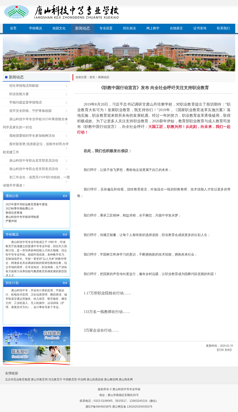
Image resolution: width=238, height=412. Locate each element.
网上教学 (152, 28)
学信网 (82, 379)
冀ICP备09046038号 (99, 406)
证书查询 (199, 28)
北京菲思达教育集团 (17, 379)
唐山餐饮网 (111, 379)
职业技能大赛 (19, 94)
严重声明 (11, 221)
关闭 (227, 350)
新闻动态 (82, 28)
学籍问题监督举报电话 (25, 102)
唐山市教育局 (39, 379)
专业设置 (105, 28)
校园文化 (59, 28)
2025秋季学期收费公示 (19, 208)
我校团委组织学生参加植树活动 (32, 135)
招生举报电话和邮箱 (24, 85)
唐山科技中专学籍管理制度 (22, 217)
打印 (221, 350)
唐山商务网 (126, 379)
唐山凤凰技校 (95, 379)
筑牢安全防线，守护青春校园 (30, 111)
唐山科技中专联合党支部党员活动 (33, 160)
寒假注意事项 (14, 212)
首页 (13, 28)
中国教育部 (70, 379)
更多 (65, 196)
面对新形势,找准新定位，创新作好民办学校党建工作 (36, 148)
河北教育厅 (55, 379)
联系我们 (223, 28)
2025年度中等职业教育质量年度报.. (27, 204)
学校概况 (35, 28)
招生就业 (129, 28)
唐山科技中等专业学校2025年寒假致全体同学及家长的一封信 (35, 123)
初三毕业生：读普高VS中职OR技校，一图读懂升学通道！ (36, 181)
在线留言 (176, 28)
